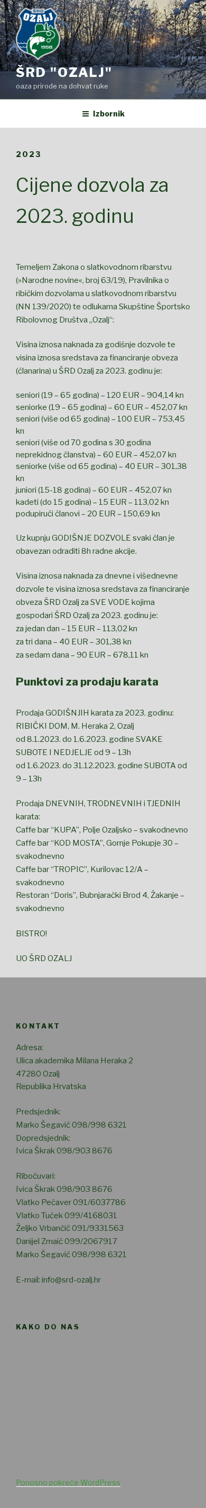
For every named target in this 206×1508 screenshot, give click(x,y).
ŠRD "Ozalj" (64, 72)
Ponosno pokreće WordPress (68, 1482)
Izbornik (109, 113)
